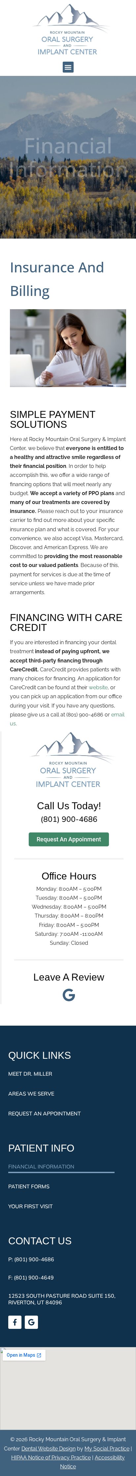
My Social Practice (107, 1449)
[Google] (31, 1322)
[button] (68, 67)
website (98, 687)
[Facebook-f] (14, 1322)
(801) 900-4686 (69, 819)
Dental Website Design (48, 1449)
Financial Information (41, 1166)
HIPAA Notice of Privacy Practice (51, 1457)
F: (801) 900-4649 (31, 1277)
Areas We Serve (31, 1093)
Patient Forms (29, 1186)
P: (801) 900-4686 (31, 1259)
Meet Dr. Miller (30, 1073)
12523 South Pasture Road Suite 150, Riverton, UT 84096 (62, 1299)
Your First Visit (30, 1206)
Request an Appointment (44, 1113)
